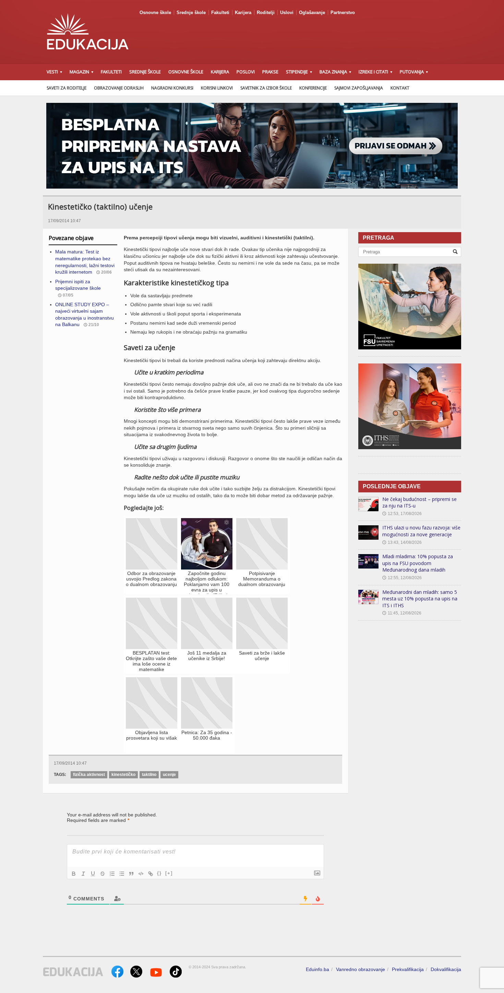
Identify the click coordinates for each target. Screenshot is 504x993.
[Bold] (74, 874)
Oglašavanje (312, 12)
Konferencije (313, 88)
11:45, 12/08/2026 (401, 613)
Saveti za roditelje (66, 88)
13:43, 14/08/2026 (402, 542)
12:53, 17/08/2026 (402, 513)
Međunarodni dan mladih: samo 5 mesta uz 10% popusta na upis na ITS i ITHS (419, 599)
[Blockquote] (131, 874)
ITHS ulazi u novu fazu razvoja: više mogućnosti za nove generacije (421, 531)
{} (159, 873)
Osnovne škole (155, 12)
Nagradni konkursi (172, 88)
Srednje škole (191, 12)
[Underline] (93, 874)
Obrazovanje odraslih (119, 88)
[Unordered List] (122, 874)
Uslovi (286, 12)
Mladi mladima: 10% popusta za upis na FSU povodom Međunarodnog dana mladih (417, 563)
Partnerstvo (343, 12)
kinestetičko (123, 774)
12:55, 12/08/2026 (402, 577)
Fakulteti (220, 12)
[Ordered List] (112, 874)
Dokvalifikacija (446, 969)
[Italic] (83, 874)
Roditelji (266, 12)
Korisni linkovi (217, 88)
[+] (169, 873)
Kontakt (400, 88)
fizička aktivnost (89, 774)
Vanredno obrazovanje (360, 969)
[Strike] (102, 874)
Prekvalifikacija (408, 969)
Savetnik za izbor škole (266, 88)
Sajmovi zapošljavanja (358, 88)
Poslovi (246, 72)
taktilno (149, 774)
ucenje (169, 774)
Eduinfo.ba (317, 969)
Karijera (243, 12)
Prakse (270, 72)
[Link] (150, 874)
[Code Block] (141, 874)
